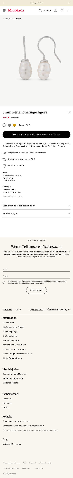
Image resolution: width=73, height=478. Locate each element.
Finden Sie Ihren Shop (13, 378)
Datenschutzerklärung (11, 463)
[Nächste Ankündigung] (69, 3)
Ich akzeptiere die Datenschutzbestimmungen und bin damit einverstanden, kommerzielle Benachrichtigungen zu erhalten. (37, 282)
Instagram (7, 403)
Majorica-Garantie (11, 340)
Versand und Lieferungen (14, 345)
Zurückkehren (13, 19)
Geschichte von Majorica (14, 374)
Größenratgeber (10, 336)
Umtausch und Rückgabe (14, 349)
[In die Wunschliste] (69, 112)
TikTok (5, 407)
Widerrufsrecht (45, 463)
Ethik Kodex (26, 468)
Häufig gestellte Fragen (13, 327)
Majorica (12, 474)
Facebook (7, 399)
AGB (24, 463)
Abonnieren (36, 290)
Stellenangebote (10, 383)
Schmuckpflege (10, 331)
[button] (4, 10)
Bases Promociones (12, 358)
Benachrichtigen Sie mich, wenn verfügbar (36, 134)
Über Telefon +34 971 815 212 (16, 421)
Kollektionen (8, 322)
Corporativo (39, 468)
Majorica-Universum (12, 444)
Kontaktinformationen (11, 468)
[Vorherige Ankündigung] (3, 3)
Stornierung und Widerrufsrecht (17, 354)
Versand (32, 463)
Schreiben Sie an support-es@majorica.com (23, 426)
